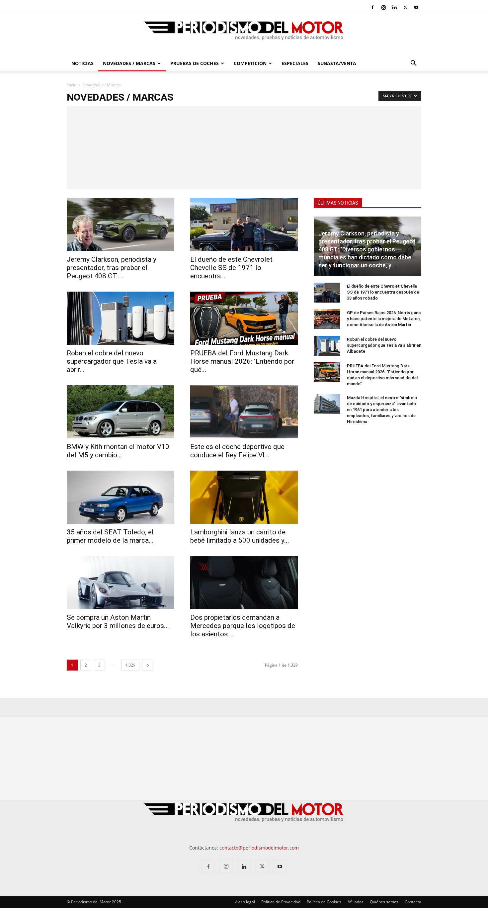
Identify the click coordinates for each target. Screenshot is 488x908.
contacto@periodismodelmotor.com (259, 848)
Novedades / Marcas (129, 63)
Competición (250, 63)
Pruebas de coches (194, 63)
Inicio (71, 85)
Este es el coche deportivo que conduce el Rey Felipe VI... (237, 451)
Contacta (413, 902)
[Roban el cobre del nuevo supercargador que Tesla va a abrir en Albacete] (120, 318)
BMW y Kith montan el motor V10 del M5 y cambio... (118, 451)
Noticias (82, 63)
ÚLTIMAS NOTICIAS (338, 203)
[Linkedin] (394, 7)
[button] (413, 64)
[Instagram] (383, 7)
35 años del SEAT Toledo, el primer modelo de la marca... (110, 536)
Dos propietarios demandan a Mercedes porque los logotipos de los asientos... (242, 625)
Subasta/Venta (337, 63)
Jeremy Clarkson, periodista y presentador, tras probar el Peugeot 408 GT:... (111, 267)
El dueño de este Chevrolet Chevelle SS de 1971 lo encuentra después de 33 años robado (383, 292)
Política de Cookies (324, 902)
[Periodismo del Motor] (244, 34)
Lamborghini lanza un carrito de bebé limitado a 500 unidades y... (239, 536)
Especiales (295, 63)
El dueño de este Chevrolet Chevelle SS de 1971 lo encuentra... (231, 267)
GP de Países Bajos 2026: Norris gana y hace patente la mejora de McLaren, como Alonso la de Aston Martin (384, 318)
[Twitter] (405, 7)
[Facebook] (372, 7)
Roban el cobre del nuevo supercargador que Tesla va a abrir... (112, 361)
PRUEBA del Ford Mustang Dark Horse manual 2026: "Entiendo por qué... (242, 361)
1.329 (130, 665)
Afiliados (356, 902)
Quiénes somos (384, 902)
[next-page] (147, 665)
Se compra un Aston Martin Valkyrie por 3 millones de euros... (118, 621)
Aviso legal (245, 902)
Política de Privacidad (280, 902)
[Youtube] (416, 7)
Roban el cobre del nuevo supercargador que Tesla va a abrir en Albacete (384, 345)
